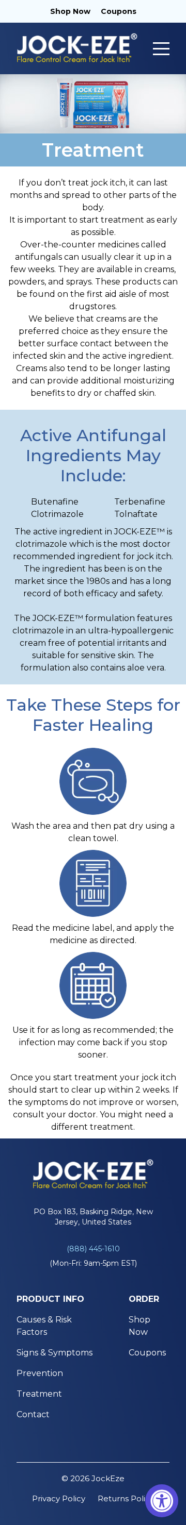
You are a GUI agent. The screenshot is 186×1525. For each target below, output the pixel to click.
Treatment (39, 1394)
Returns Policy (126, 1498)
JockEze (108, 1478)
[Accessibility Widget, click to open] (161, 1500)
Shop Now (70, 11)
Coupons (118, 11)
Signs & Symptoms (54, 1353)
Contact (33, 1414)
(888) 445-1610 (93, 1248)
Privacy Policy (58, 1498)
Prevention (40, 1373)
